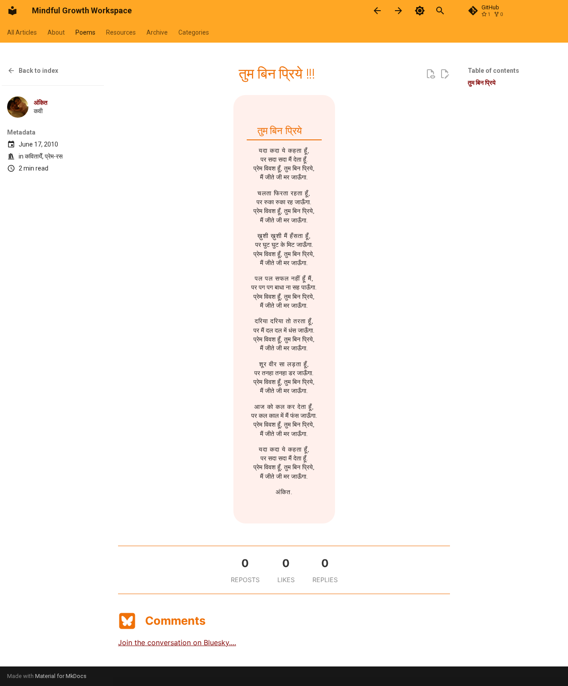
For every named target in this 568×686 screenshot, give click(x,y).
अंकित (40, 102)
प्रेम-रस (54, 156)
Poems (85, 32)
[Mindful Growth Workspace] (12, 11)
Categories (193, 32)
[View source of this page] (430, 74)
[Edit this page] (444, 74)
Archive (157, 32)
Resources (121, 32)
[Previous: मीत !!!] (377, 10)
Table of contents (493, 70)
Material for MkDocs (61, 676)
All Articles (22, 32)
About (56, 32)
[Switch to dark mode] (420, 11)
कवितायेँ (33, 156)
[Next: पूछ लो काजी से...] (398, 10)
